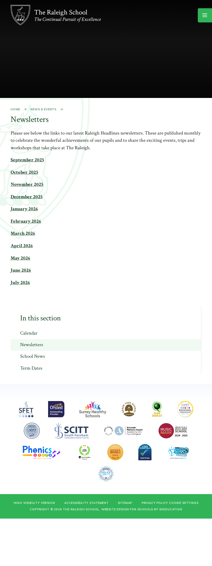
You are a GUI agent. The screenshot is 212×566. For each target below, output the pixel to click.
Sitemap (125, 503)
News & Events (43, 109)
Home (15, 109)
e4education (171, 509)
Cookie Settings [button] (183, 503)
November (22, 184)
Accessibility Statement (86, 503)
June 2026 (21, 270)
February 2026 (26, 221)
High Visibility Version (34, 503)
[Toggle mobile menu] (205, 15)
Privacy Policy (155, 503)
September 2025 (27, 160)
